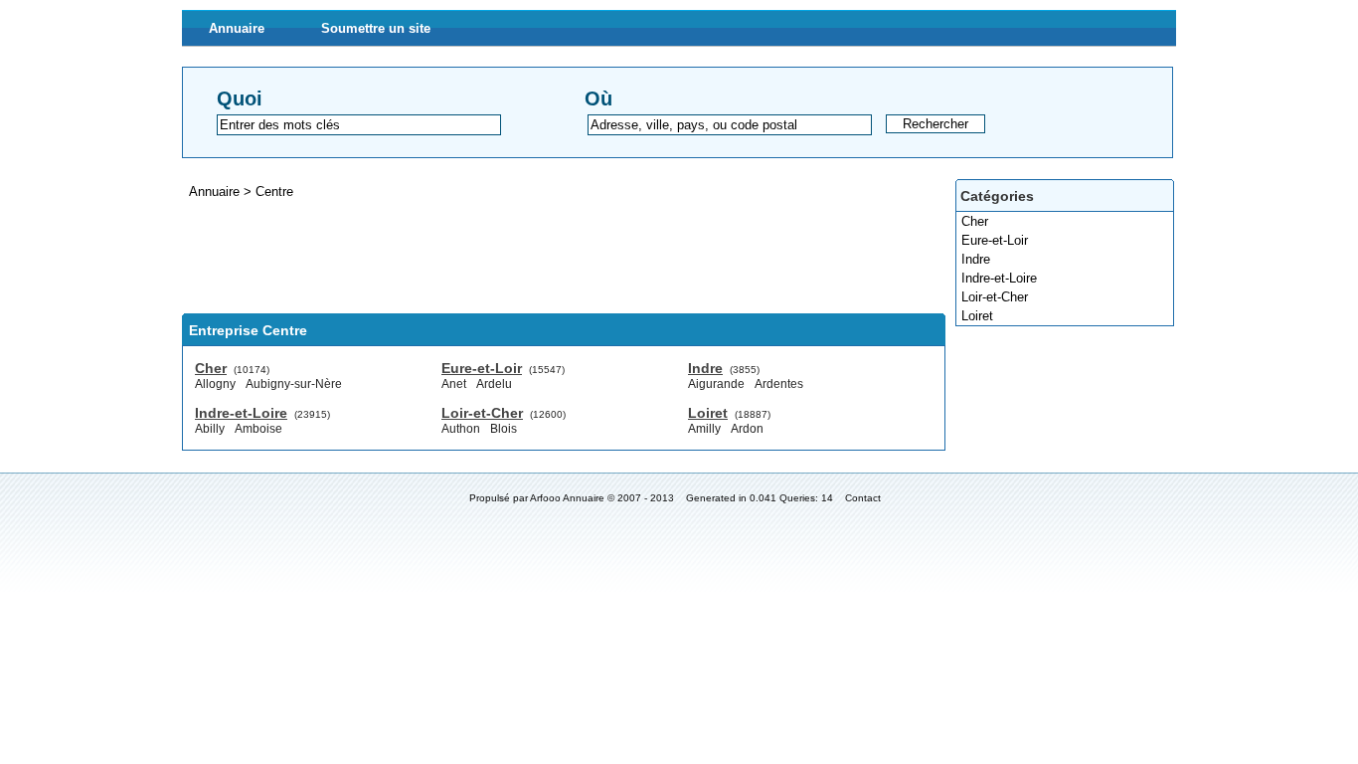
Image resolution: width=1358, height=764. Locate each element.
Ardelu (494, 384)
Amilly (704, 429)
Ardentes (779, 384)
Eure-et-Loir (994, 240)
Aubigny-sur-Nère (294, 384)
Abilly (210, 429)
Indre (975, 259)
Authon (460, 429)
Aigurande (716, 384)
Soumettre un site (375, 28)
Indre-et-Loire (999, 278)
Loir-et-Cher (994, 296)
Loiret (977, 315)
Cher (974, 221)
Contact (863, 497)
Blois (503, 429)
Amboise (258, 429)
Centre (274, 191)
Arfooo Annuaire (567, 497)
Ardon (747, 429)
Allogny (215, 384)
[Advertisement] (544, 256)
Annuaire (236, 28)
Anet (453, 384)
